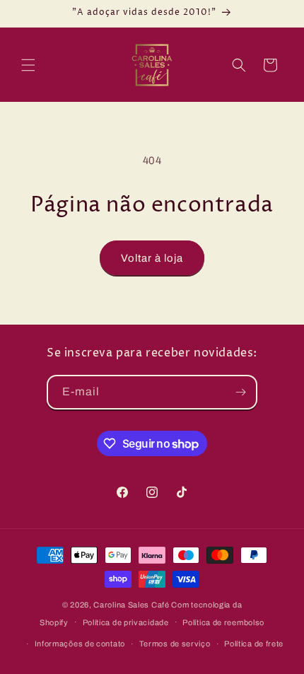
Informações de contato (80, 643)
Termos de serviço (175, 643)
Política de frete (253, 643)
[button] (28, 65)
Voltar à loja (152, 258)
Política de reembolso (223, 622)
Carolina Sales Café (131, 604)
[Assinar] (240, 392)
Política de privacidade (126, 622)
